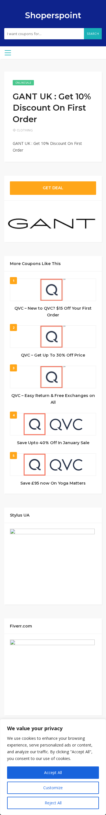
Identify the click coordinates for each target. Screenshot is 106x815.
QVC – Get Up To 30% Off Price (53, 355)
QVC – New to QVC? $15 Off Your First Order (53, 312)
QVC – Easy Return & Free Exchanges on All (53, 399)
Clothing (25, 130)
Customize (53, 787)
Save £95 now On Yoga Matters (53, 483)
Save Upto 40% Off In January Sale (53, 442)
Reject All (53, 802)
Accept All (53, 772)
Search (93, 34)
